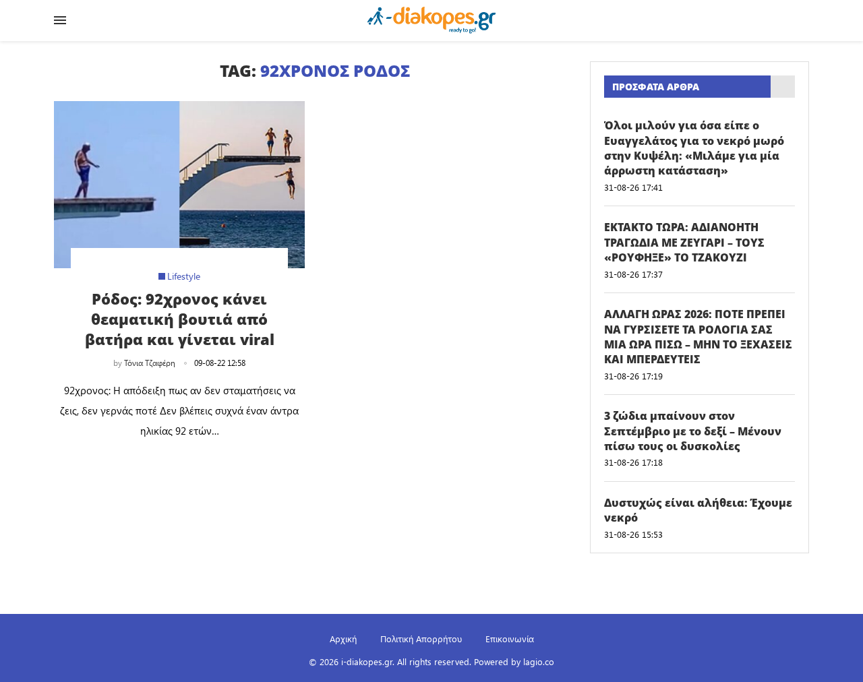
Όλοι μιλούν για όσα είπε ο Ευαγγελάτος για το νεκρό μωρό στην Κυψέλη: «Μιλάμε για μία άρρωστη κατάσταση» (694, 148)
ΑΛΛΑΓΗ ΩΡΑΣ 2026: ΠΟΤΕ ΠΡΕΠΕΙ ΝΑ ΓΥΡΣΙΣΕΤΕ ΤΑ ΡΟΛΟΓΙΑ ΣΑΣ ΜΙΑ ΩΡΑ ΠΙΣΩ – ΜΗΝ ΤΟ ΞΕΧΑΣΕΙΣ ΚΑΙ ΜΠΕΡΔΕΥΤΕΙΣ (698, 337)
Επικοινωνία (509, 638)
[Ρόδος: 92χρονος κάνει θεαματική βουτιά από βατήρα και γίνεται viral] (179, 184)
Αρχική (343, 638)
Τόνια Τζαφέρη (149, 362)
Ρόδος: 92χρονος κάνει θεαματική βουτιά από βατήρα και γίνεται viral (179, 318)
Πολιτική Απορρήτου (421, 638)
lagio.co (538, 661)
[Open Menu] (60, 20)
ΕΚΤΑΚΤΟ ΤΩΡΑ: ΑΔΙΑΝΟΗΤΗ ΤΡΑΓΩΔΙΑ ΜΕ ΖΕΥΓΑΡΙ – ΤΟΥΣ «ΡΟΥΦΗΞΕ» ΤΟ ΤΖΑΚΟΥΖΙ (684, 242)
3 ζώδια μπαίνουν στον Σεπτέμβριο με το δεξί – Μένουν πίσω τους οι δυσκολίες (692, 431)
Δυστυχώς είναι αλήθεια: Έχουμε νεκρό (698, 510)
